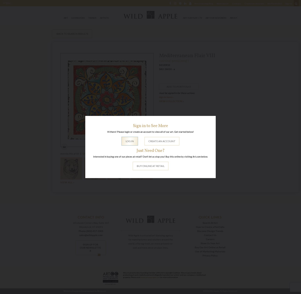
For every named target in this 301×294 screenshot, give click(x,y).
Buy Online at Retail (150, 165)
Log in (130, 141)
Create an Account (161, 141)
